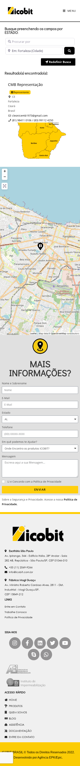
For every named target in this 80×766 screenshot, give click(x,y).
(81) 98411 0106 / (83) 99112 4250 (32, 120)
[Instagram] (15, 643)
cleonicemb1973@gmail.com (30, 115)
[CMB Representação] (40, 246)
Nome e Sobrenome (14, 383)
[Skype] (33, 654)
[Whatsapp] (46, 654)
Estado (6, 412)
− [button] (5, 176)
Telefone (7, 427)
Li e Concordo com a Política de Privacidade (34, 481)
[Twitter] (52, 643)
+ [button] (5, 171)
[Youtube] (65, 643)
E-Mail (6, 398)
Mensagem (9, 456)
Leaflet (33, 333)
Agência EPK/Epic (49, 757)
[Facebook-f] (27, 643)
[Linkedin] (40, 643)
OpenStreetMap (58, 333)
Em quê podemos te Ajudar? (19, 442)
